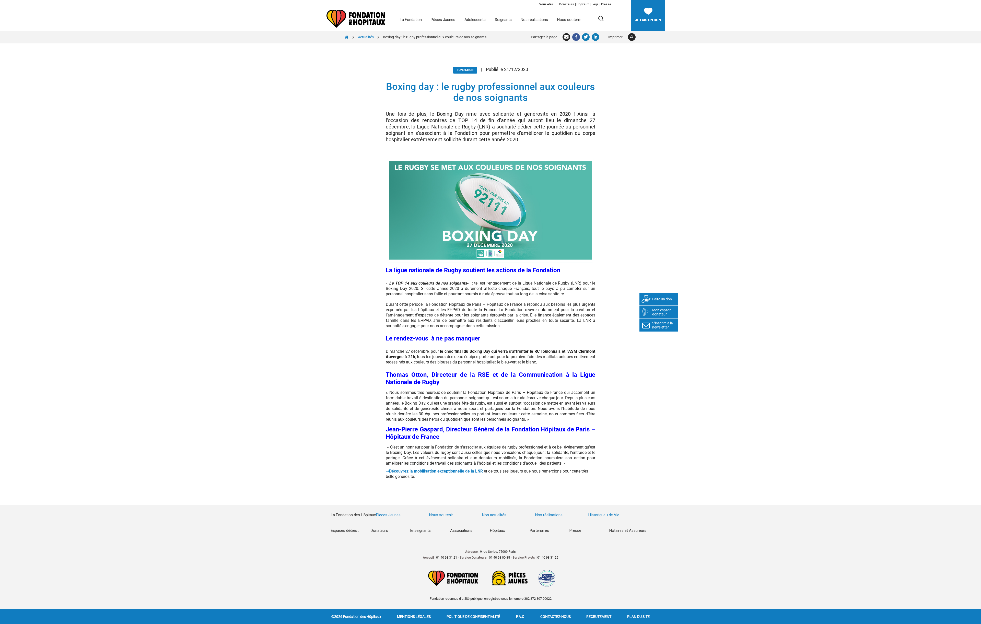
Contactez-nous (555, 617)
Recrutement (598, 617)
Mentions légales (414, 617)
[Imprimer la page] (631, 37)
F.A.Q (520, 617)
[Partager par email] (566, 37)
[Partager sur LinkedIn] (596, 37)
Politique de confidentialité (473, 617)
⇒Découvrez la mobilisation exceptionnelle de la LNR (434, 471)
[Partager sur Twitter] (586, 37)
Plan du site (638, 617)
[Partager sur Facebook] (576, 37)
